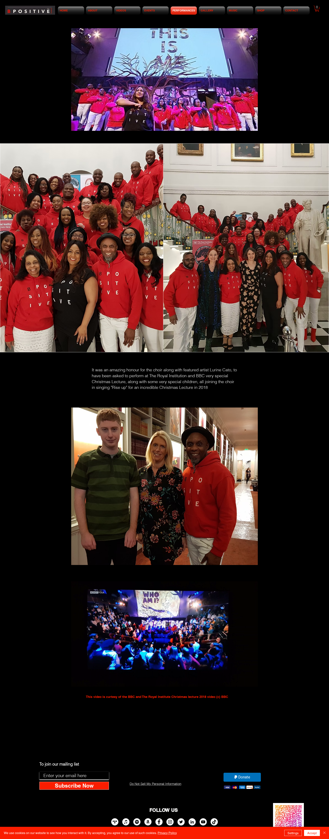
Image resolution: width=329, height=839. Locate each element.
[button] (317, 9)
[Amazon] (148, 821)
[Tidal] (114, 821)
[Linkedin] (192, 821)
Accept (312, 833)
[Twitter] (181, 821)
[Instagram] (170, 821)
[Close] (324, 833)
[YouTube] (203, 821)
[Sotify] (137, 821)
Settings (293, 833)
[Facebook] (159, 821)
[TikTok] (214, 821)
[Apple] (125, 821)
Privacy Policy (167, 833)
